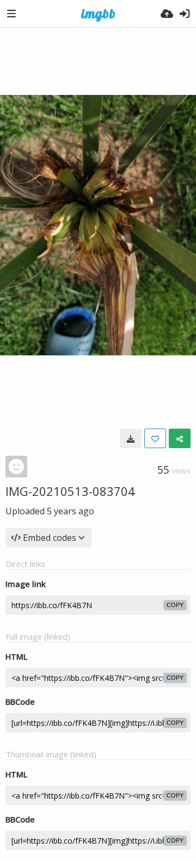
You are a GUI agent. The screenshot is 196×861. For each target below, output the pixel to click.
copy (175, 605)
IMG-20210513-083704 (70, 491)
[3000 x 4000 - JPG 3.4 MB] (131, 438)
